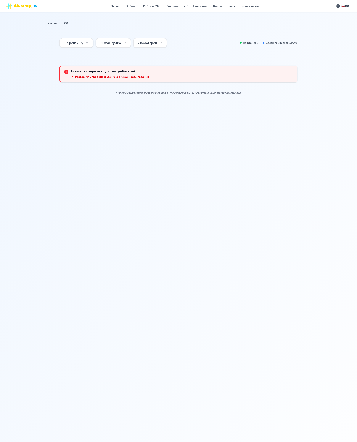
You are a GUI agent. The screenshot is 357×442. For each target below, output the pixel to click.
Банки (231, 6)
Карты (217, 6)
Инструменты (175, 6)
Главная (52, 23)
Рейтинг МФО (152, 6)
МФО (64, 23)
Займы (130, 6)
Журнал (115, 6)
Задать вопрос (250, 6)
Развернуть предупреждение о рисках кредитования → (113, 76)
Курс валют (200, 6)
